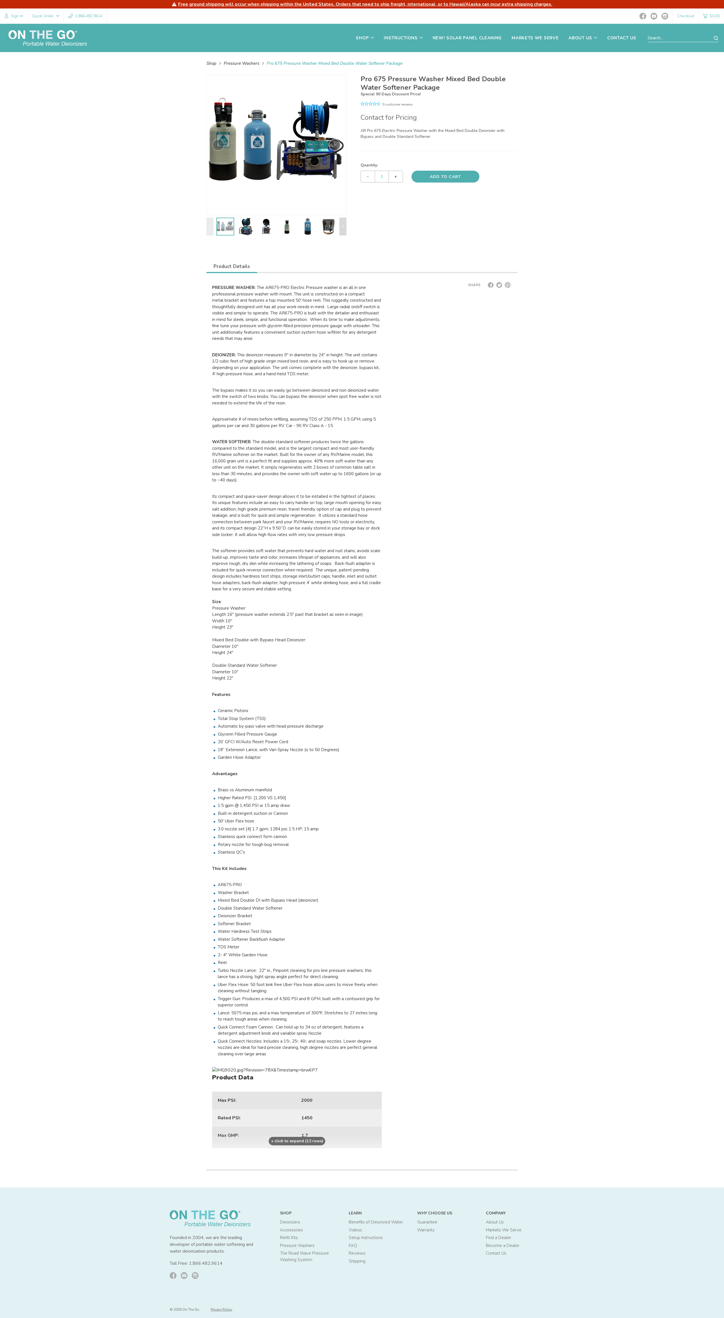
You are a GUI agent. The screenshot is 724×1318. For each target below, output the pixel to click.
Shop (211, 63)
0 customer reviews (397, 104)
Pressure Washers (241, 63)
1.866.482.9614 (206, 1263)
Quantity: (369, 165)
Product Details (232, 266)
